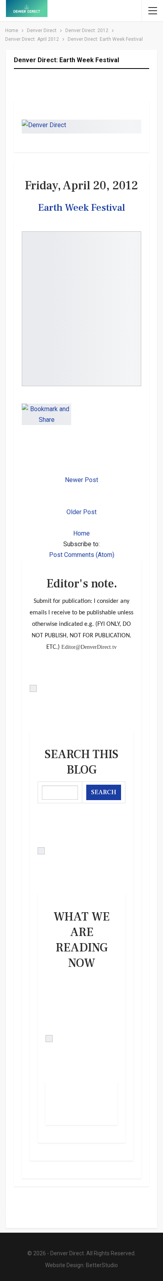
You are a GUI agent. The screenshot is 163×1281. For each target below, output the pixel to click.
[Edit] (81, 688)
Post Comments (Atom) (81, 555)
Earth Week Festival (81, 207)
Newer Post (81, 480)
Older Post (81, 512)
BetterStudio (102, 1265)
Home (81, 533)
